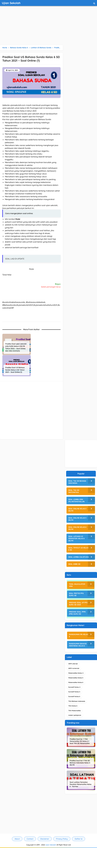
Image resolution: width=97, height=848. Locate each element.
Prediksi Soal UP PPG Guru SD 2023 (78, 603)
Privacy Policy (62, 839)
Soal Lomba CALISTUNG (78, 557)
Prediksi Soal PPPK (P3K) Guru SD (77, 613)
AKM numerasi (73, 668)
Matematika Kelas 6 (75, 682)
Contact (30, 839)
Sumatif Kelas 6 (74, 696)
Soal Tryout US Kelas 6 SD (78, 549)
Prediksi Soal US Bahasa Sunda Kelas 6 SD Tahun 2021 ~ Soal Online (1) (15, 369)
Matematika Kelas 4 (75, 673)
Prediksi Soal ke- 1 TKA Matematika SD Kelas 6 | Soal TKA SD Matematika (80, 741)
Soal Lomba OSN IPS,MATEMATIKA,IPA (76, 500)
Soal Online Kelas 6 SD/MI (77, 528)
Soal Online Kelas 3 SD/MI (77, 510)
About (17, 839)
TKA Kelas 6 (72, 706)
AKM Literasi (73, 664)
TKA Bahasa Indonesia (76, 701)
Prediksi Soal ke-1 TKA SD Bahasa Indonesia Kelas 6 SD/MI (80, 763)
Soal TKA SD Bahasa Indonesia (77, 482)
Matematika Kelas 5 (75, 678)
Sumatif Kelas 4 (74, 687)
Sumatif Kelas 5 (74, 692)
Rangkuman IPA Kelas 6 (78, 635)
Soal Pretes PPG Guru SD (76, 594)
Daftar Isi (78, 839)
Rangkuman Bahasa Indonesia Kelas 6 (78, 645)
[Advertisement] (48, 26)
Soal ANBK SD (74, 564)
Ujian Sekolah (50, 845)
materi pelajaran (74, 715)
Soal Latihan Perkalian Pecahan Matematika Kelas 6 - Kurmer (80, 784)
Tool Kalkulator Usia (77, 585)
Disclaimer (44, 839)
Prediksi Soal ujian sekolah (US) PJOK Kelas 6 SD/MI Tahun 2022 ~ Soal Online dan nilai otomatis (15, 347)
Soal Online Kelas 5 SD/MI (77, 519)
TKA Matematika (74, 710)
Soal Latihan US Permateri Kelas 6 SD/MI (76, 538)
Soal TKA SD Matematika (73, 491)
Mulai (31, 269)
